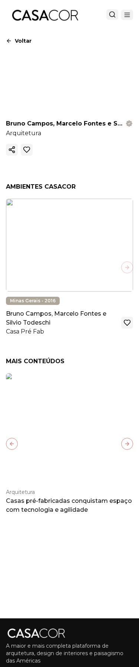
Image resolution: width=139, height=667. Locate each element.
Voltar (23, 41)
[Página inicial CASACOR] (45, 15)
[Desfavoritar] (27, 150)
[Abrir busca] (112, 14)
